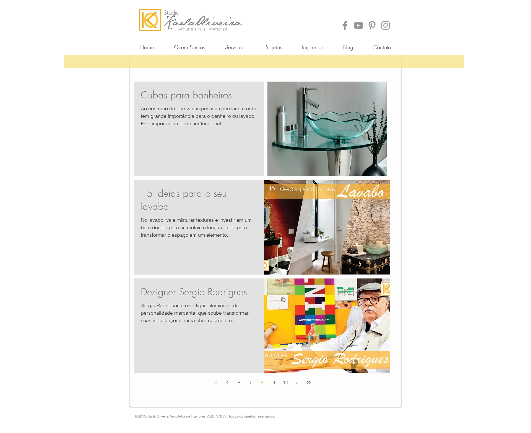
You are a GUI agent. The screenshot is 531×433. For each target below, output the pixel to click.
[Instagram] (385, 25)
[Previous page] (227, 382)
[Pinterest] (372, 25)
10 (285, 382)
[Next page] (297, 382)
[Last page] (309, 382)
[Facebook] (345, 25)
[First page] (216, 382)
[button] (273, 44)
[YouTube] (358, 25)
